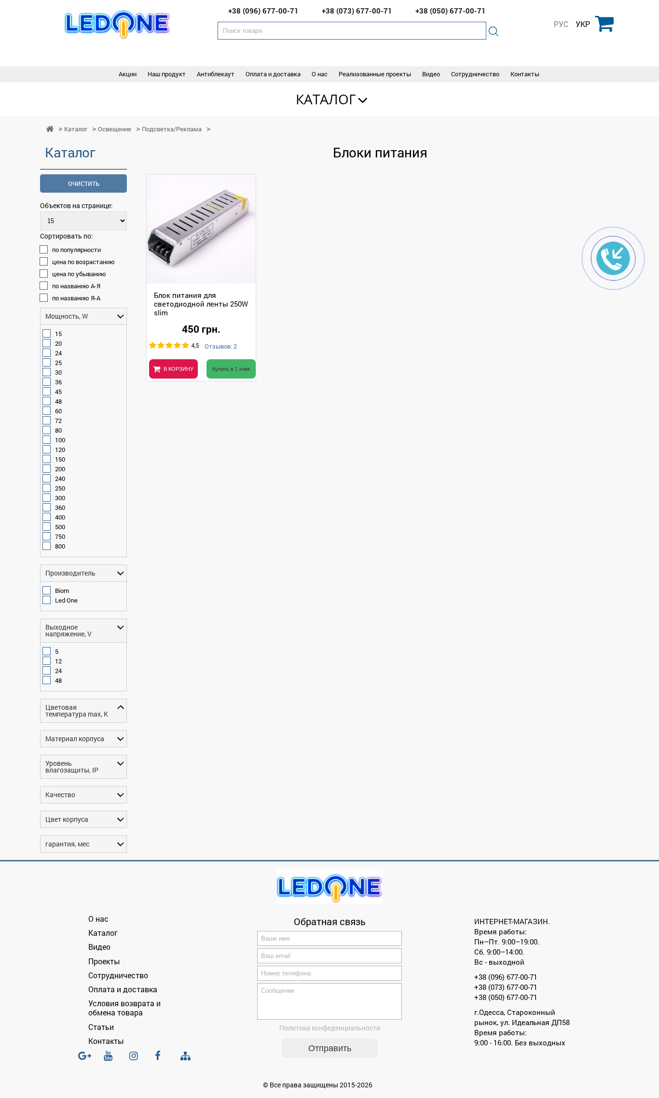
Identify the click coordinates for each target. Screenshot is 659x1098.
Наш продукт (167, 74)
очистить (83, 183)
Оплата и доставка (273, 74)
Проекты (104, 961)
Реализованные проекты (375, 74)
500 (60, 527)
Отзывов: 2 (221, 347)
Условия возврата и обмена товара (124, 1007)
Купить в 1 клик (231, 369)
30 (58, 372)
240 (60, 478)
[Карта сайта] (188, 1056)
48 (58, 401)
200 (60, 469)
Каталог (326, 99)
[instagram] (136, 1060)
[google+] (85, 1060)
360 (60, 507)
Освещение (114, 129)
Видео (431, 74)
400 (60, 517)
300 (60, 498)
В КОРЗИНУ (178, 369)
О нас (320, 74)
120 (60, 449)
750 (60, 536)
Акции (128, 74)
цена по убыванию (79, 274)
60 (58, 411)
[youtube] (111, 1060)
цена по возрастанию (83, 262)
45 (58, 391)
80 (58, 430)
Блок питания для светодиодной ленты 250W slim (201, 303)
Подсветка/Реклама (172, 129)
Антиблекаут (215, 74)
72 (58, 420)
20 (58, 343)
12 (58, 661)
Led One (66, 600)
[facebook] (162, 1060)
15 (58, 334)
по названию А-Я (76, 286)
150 (60, 459)
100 (60, 440)
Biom (62, 590)
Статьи (101, 1027)
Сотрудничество (475, 74)
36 (58, 382)
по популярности (76, 249)
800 (60, 546)
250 (60, 488)
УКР (583, 24)
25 (58, 362)
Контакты (524, 74)
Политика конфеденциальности (329, 1027)
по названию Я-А (76, 298)
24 (58, 353)
